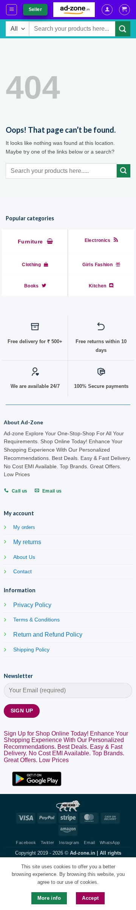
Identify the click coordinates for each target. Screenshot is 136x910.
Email (89, 842)
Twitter (47, 842)
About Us (24, 557)
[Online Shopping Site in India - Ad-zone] (74, 9)
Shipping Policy (31, 649)
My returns (27, 542)
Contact (22, 571)
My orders (24, 527)
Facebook (26, 842)
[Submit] (122, 28)
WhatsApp (110, 842)
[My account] (107, 9)
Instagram (69, 842)
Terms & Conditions (36, 620)
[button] (11, 9)
